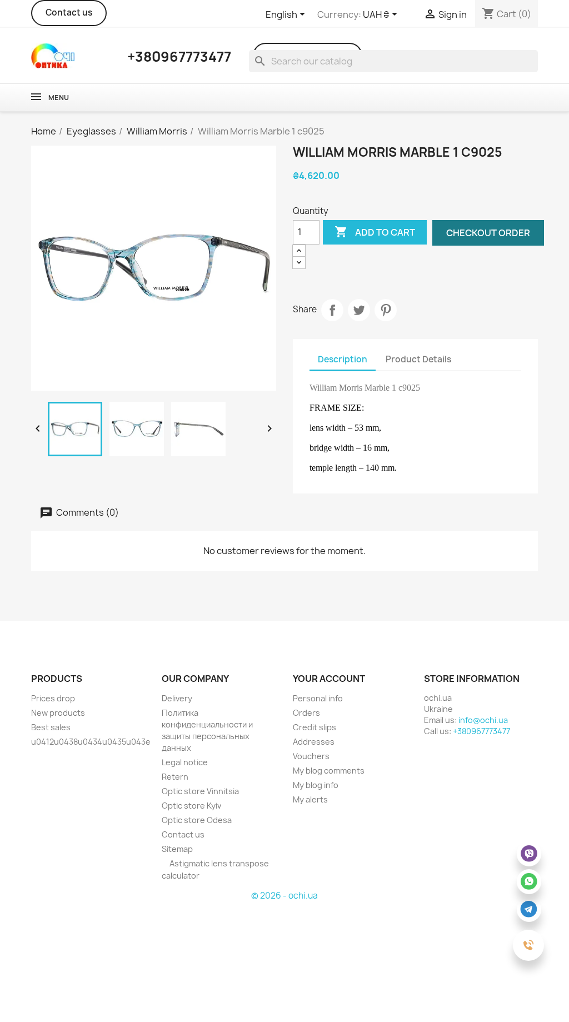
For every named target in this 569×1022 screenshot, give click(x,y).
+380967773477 (481, 731)
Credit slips (314, 727)
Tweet (359, 310)
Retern (175, 776)
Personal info (318, 698)
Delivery (177, 698)
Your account (329, 678)
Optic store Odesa (197, 820)
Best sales (51, 727)
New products (58, 712)
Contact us (69, 12)
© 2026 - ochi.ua (284, 895)
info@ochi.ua (483, 720)
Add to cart (375, 231)
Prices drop (53, 698)
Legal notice (185, 762)
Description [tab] (342, 359)
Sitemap (177, 849)
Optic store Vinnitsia (200, 791)
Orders (306, 712)
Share (332, 310)
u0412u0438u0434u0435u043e (91, 741)
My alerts (310, 799)
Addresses (314, 741)
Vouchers (311, 756)
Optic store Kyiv (191, 805)
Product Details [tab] (418, 359)
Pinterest (386, 310)
